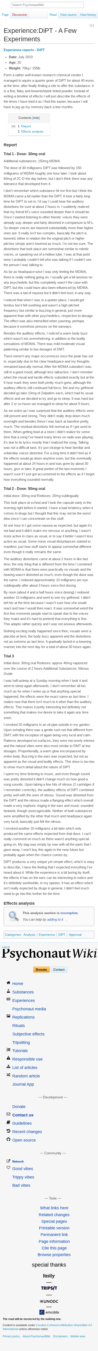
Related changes (54, 1215)
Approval (75, 934)
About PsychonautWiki (36, 1336)
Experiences (23, 1000)
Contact (58, 969)
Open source (24, 1140)
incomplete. (69, 913)
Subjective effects (28, 1034)
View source (68, 14)
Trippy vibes (23, 1177)
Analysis (29, 934)
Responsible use (27, 1059)
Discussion (19, 14)
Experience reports (19, 50)
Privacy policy (11, 1336)
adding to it (55, 919)
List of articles (24, 1067)
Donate (41, 969)
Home (17, 983)
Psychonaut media (29, 1009)
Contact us (23, 1115)
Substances (23, 992)
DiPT (41, 50)
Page (5, 14)
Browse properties (54, 1254)
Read (53, 14)
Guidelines (22, 1123)
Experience (47, 934)
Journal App (23, 1084)
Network (18, 1161)
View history (88, 14)
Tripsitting (21, 1042)
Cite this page (54, 1248)
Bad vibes (21, 1185)
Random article (26, 1076)
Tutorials (20, 1050)
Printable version (54, 1228)
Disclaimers (60, 1336)
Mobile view (77, 1336)
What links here (54, 1208)
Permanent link (54, 1234)
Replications (23, 1017)
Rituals (18, 1025)
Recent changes (27, 1131)
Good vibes (22, 1168)
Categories (13, 934)
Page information (54, 1241)
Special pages (54, 1221)
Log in (6, 947)
